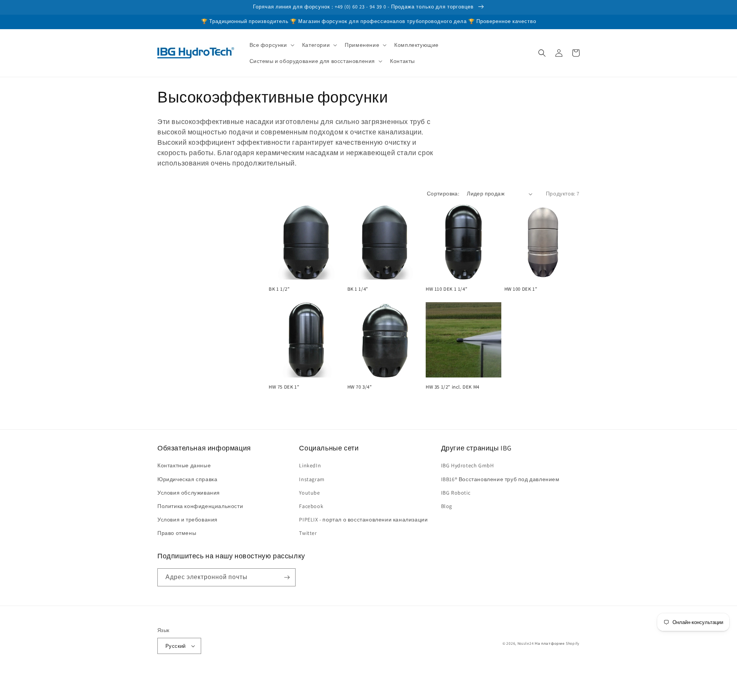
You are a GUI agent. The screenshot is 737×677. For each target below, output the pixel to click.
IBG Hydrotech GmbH (467, 465)
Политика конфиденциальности (200, 506)
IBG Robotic (456, 492)
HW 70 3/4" (359, 387)
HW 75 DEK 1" (284, 387)
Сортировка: (443, 193)
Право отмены (176, 533)
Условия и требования (187, 519)
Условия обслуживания (188, 492)
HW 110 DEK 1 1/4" (446, 289)
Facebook (311, 506)
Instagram (311, 479)
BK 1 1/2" (279, 289)
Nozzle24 (525, 643)
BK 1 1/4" (357, 289)
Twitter (308, 533)
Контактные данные (184, 465)
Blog (446, 506)
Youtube (309, 492)
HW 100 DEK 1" (520, 289)
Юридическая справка (187, 479)
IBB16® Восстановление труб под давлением (500, 479)
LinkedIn (310, 465)
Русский (175, 646)
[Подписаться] (286, 577)
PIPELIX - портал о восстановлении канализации (363, 519)
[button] (271, 45)
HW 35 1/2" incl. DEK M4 (452, 387)
